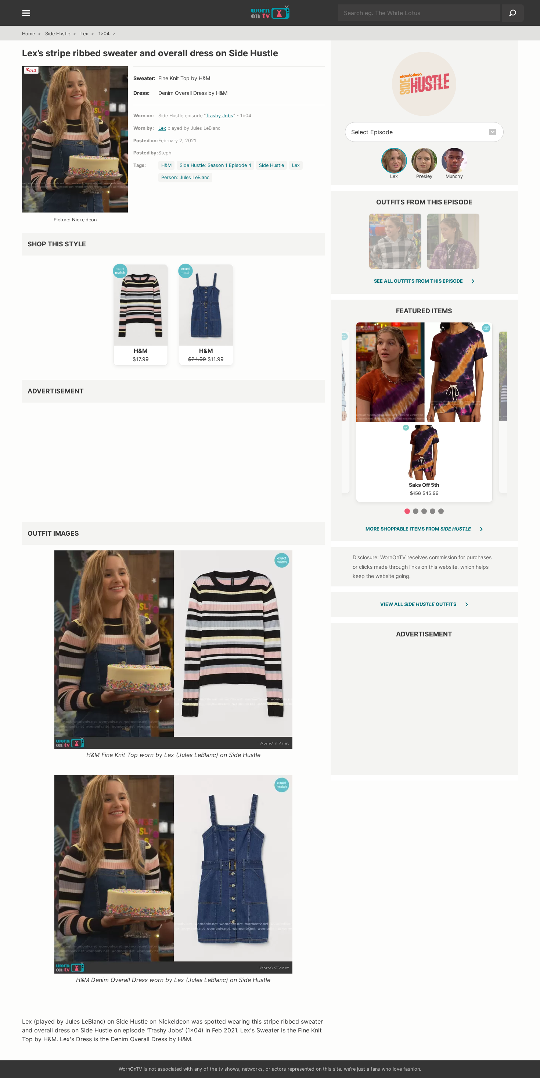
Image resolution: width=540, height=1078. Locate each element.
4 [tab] (432, 511)
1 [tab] (407, 511)
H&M (166, 165)
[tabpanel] (424, 412)
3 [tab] (424, 511)
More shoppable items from (418, 529)
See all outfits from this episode (418, 281)
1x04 (103, 33)
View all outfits (418, 604)
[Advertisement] (173, 459)
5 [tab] (441, 511)
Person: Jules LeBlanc (185, 177)
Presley (424, 176)
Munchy (454, 176)
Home (28, 33)
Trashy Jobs (219, 115)
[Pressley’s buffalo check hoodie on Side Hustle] (395, 241)
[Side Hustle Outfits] (424, 84)
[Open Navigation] (26, 13)
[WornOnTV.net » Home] (270, 13)
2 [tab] (415, 511)
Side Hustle (57, 33)
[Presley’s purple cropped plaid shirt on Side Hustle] (453, 241)
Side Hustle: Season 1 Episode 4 (215, 165)
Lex (84, 33)
